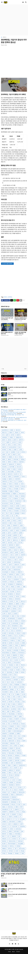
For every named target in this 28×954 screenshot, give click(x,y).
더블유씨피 (4, 464)
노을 (3, 452)
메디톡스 (11, 503)
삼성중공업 (23, 530)
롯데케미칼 (23, 496)
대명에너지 (4, 457)
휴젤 (20, 772)
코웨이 (10, 687)
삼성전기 (11, 530)
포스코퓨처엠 (13, 709)
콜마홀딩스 (12, 689)
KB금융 (23, 811)
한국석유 (23, 726)
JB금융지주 (16, 809)
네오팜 (14, 444)
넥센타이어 (4, 447)
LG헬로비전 (15, 824)
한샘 (15, 736)
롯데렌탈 (11, 491)
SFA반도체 (4, 838)
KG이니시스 (4, 816)
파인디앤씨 (10, 701)
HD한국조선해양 (5, 794)
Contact (18, 951)
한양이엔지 (20, 738)
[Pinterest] (17, 300)
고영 (3, 434)
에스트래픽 (12, 591)
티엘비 (9, 699)
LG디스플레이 (22, 819)
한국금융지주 (11, 726)
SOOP (16, 851)
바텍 (3, 513)
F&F (3, 789)
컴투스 (3, 672)
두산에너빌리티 (16, 476)
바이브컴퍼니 (16, 510)
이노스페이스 (21, 635)
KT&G (3, 819)
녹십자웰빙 (13, 452)
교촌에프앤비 (4, 437)
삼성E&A (20, 532)
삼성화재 (15, 532)
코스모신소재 (4, 684)
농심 (18, 452)
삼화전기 (9, 537)
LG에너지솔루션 (12, 821)
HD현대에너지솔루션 (6, 799)
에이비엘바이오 (10, 594)
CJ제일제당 (11, 782)
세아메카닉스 (4, 547)
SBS (19, 836)
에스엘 (9, 589)
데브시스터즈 (19, 466)
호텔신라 (15, 765)
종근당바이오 (15, 657)
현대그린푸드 (10, 755)
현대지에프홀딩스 (5, 762)
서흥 (15, 542)
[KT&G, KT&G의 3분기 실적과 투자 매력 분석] (7, 313)
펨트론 (3, 706)
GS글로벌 (21, 789)
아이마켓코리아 (16, 579)
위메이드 (8, 628)
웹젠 (21, 625)
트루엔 (14, 696)
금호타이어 (21, 439)
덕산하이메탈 (11, 466)
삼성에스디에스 (5, 530)
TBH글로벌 (10, 853)
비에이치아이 (4, 523)
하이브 (9, 723)
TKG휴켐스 (17, 853)
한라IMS (18, 733)
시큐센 (15, 559)
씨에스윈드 (13, 572)
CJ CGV (13, 780)
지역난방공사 (10, 665)
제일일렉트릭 (15, 655)
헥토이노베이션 (11, 753)
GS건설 (15, 789)
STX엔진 (4, 853)
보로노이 (7, 515)
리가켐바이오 (15, 498)
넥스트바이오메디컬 (12, 447)
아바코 (3, 576)
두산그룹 (3, 476)
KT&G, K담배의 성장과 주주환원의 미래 (7, 333)
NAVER (10, 831)
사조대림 (8, 525)
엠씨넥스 (3, 606)
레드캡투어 (4, 488)
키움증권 (22, 691)
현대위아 (11, 760)
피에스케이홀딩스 (11, 713)
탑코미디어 (4, 694)
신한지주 (10, 564)
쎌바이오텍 (4, 569)
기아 (3, 442)
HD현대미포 (13, 797)
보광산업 (23, 513)
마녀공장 (11, 501)
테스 (13, 694)
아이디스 (9, 579)
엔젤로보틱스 (10, 603)
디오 (15, 481)
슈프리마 (16, 554)
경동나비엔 (18, 430)
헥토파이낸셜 (19, 753)
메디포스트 (18, 503)
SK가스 (23, 838)
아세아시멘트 (9, 576)
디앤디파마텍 (17, 479)
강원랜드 (11, 430)
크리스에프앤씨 (5, 691)
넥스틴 (19, 447)
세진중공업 (4, 550)
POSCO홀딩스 (18, 833)
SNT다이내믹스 (22, 848)
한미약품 (10, 736)
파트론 (23, 701)
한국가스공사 (4, 726)
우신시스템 (10, 620)
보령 (3, 515)
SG (9, 838)
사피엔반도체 (15, 525)
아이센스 (23, 579)
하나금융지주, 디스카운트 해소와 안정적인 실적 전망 (17, 388)
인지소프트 (17, 643)
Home (9, 951)
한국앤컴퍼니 (10, 728)
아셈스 (15, 576)
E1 (24, 787)
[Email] (20, 300)
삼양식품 (9, 535)
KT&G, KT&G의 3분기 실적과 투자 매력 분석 (7, 318)
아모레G (17, 574)
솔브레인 (16, 552)
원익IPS (22, 623)
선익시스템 (20, 542)
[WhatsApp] (14, 300)
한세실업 (23, 736)
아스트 (20, 576)
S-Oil (8, 836)
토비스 (3, 696)
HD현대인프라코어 (15, 799)
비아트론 (14, 520)
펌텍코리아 (20, 704)
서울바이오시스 (15, 540)
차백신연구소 (23, 665)
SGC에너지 (14, 838)
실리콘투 (23, 564)
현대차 (12, 762)
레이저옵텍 (16, 488)
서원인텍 (3, 542)
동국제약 (14, 469)
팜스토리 (3, 704)
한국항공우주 (4, 733)
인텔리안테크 (4, 645)
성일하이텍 (4, 545)
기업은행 (7, 442)
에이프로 (17, 596)
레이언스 (10, 488)
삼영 (20, 535)
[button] (2, 2)
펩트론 (8, 706)
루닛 (10, 498)
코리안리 (22, 679)
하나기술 (23, 718)
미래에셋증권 (17, 508)
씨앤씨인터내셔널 (16, 569)
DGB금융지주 (4, 787)
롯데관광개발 (4, 491)
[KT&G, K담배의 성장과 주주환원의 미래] (7, 327)
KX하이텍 (8, 819)
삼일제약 (3, 537)
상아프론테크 (22, 537)
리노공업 (22, 498)
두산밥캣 (9, 476)
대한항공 (15, 461)
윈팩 (3, 630)
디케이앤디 (16, 483)
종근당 (9, 657)
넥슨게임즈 (4, 449)
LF (13, 819)
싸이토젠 (13, 567)
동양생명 (3, 474)
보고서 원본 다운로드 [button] (8, 263)
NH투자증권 (16, 831)
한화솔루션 (11, 748)
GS (10, 789)
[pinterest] (15, 944)
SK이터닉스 (12, 846)
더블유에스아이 (11, 464)
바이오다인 (23, 510)
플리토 (18, 711)
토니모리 (23, 694)
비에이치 (19, 520)
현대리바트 (4, 758)
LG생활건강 (4, 821)
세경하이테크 (10, 545)
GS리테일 (4, 792)
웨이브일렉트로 (15, 625)
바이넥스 (10, 510)
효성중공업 (4, 770)
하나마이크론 (4, 721)
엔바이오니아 (23, 601)
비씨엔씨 (8, 520)
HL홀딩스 (4, 806)
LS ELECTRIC (14, 826)
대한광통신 (23, 459)
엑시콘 (17, 601)
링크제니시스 (4, 501)
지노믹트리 (16, 660)
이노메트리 (10, 635)
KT (20, 816)
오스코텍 (3, 613)
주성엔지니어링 (5, 660)
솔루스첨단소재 (5, 552)
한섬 (19, 736)
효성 (20, 767)
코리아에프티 (15, 679)
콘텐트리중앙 (21, 687)
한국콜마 (9, 731)
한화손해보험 (4, 748)
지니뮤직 (22, 660)
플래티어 (13, 711)
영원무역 (8, 608)
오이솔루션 (15, 613)
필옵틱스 (20, 716)
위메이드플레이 (22, 628)
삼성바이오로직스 (16, 527)
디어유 (10, 481)
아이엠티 (3, 584)
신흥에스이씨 (16, 564)
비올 (15, 523)
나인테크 (19, 442)
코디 (3, 679)
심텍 (3, 567)
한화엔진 (13, 750)
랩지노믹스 (23, 486)
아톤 (3, 586)
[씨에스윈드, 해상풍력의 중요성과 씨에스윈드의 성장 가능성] (21, 313)
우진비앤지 (23, 620)
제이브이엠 (9, 650)
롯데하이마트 (4, 498)
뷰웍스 (17, 515)
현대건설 (3, 755)
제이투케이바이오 (21, 652)
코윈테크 (15, 687)
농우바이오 (23, 452)
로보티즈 (22, 488)
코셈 (7, 682)
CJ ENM (19, 780)
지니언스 (3, 662)
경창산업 (16, 432)
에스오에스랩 (19, 589)
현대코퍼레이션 (18, 762)
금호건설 (9, 439)
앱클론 (24, 586)
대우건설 (20, 457)
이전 (25, 368)
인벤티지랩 (4, 643)
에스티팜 (3, 594)
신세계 (3, 562)
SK (19, 838)
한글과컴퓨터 (11, 733)
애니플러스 (19, 586)
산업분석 (21, 525)
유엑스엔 (18, 633)
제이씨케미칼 (15, 650)
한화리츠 (15, 745)
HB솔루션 (14, 792)
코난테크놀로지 (21, 677)
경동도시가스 (4, 432)
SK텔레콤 (4, 848)
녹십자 (7, 452)
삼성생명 (23, 527)
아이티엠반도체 (10, 584)
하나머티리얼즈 (12, 721)
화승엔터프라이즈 (22, 765)
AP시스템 (10, 775)
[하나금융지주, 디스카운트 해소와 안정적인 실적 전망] (4, 389)
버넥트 (11, 513)
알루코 (7, 586)
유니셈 (12, 630)
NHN (22, 831)
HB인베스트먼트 (22, 792)
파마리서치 (4, 701)
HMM (16, 806)
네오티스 (9, 444)
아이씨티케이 (4, 581)
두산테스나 (23, 476)
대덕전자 (14, 454)
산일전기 (3, 527)
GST (9, 792)
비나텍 (24, 518)
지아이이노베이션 (16, 662)
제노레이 (11, 647)
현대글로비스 (17, 755)
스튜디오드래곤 (12, 557)
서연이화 (8, 540)
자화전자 (16, 645)
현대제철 (23, 760)
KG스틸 (20, 814)
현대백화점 (10, 297)
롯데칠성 (16, 496)
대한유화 (3, 461)
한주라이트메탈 (5, 743)
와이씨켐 (23, 616)
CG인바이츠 (12, 777)
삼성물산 (9, 527)
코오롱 (10, 684)
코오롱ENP (4, 687)
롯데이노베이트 (22, 493)
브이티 (14, 518)
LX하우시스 (4, 831)
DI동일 (11, 787)
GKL (7, 789)
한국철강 (22, 728)
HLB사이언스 (10, 806)
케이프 (15, 674)
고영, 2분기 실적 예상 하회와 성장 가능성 (16, 883)
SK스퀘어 (4, 843)
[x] (9, 944)
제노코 (16, 647)
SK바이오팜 (20, 841)
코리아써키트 (8, 679)
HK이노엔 (13, 804)
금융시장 (3, 439)
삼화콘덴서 (15, 537)
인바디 (23, 640)
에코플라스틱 (4, 601)
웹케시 (3, 628)
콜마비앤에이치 (5, 689)
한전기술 (18, 740)
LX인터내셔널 (18, 829)
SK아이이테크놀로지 (12, 843)
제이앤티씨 (23, 650)
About (13, 951)
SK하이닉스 (10, 848)
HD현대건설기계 (19, 794)
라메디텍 (11, 486)
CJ (17, 777)
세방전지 (17, 545)
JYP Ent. (18, 811)
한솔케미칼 (10, 738)
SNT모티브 (4, 851)
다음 (3, 368)
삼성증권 (3, 532)
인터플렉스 (23, 643)
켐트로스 (14, 677)
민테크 (23, 508)
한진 (18, 743)
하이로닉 (3, 723)
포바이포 (13, 706)
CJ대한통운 (4, 782)
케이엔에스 (23, 672)
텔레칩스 (18, 694)
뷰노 (12, 515)
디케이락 (10, 483)
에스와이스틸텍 (5, 591)
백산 (7, 513)
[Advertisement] (14, 20)
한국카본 (3, 731)
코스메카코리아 (19, 682)
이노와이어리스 (5, 638)
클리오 (17, 691)
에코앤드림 (10, 598)
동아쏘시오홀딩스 (11, 471)
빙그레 (3, 525)
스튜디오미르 (19, 557)
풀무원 (19, 709)
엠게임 (22, 603)
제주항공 (21, 655)
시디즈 (3, 559)
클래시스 (11, 691)
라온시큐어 (17, 486)
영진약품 (14, 608)
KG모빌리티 (14, 814)
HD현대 (12, 794)
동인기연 (15, 474)
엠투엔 (3, 608)
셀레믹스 (10, 550)
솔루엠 (11, 552)
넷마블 (9, 449)
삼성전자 (17, 530)
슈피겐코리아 (23, 554)
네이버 (19, 444)
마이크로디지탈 (18, 501)
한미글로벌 (4, 736)
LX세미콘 (11, 829)
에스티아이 (19, 591)
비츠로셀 (19, 523)
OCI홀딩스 (11, 833)
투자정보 (8, 696)
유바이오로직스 (11, 633)
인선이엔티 (10, 643)
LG (16, 819)
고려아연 (22, 432)
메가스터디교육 (5, 503)
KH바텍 (10, 816)
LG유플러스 (19, 821)
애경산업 (12, 586)
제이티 (3, 655)
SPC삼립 (22, 851)
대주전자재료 (15, 459)
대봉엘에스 (10, 457)
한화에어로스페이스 (5, 750)
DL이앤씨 (20, 787)
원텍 (9, 625)
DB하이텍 (18, 784)
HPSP (21, 806)
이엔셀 (18, 640)
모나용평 (17, 505)
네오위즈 (3, 444)
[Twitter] (11, 300)
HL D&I (18, 804)
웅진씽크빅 (4, 623)
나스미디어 (14, 442)
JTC (22, 809)
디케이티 (22, 483)
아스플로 (3, 579)
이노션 (15, 635)
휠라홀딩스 (4, 772)
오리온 (19, 611)
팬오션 (9, 704)
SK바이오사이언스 (12, 841)
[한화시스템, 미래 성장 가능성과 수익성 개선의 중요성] (4, 394)
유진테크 (23, 633)
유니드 (7, 630)
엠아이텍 (9, 606)
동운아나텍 (10, 474)
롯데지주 (11, 496)
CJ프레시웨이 (18, 782)
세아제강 (19, 547)
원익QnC (4, 625)
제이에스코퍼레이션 (5, 652)
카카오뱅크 (11, 669)
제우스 (3, 650)
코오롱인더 (23, 684)
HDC (19, 802)
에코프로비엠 (17, 598)
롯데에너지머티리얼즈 (6, 493)
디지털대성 (4, 483)
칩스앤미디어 (8, 667)
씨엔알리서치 (19, 572)
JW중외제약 (11, 811)
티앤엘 (24, 696)
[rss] (18, 944)
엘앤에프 (17, 603)
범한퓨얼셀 (17, 513)
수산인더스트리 (5, 554)
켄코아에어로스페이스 (6, 677)
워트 (9, 623)
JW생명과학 (4, 811)
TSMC (22, 853)
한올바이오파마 (11, 740)
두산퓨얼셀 (4, 479)
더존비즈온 (19, 464)
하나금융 (10, 718)
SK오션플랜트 (20, 843)
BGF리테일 (17, 775)
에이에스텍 (18, 594)
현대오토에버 (4, 760)
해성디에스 (4, 753)
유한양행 (3, 635)
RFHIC (3, 836)
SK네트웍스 (4, 841)
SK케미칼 (18, 846)
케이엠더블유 (4, 674)
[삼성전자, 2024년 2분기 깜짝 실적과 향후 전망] (4, 890)
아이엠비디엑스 (19, 581)
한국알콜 (3, 728)
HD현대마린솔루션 (5, 797)
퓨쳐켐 (3, 711)
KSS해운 (16, 816)
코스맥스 (12, 682)
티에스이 (3, 699)
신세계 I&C (9, 562)
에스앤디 (3, 589)
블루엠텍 (19, 518)
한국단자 (18, 726)
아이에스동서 (11, 581)
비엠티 (10, 523)
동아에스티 (19, 471)
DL (15, 787)
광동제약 (18, 434)
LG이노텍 (4, 824)
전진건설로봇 (4, 647)
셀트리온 (21, 550)
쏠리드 (9, 569)
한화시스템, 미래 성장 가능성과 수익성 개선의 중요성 (17, 393)
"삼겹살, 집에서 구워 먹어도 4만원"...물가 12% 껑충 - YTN (12, 414)
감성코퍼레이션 (5, 430)
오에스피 (9, 613)
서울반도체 (23, 540)
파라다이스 (20, 699)
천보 (3, 667)
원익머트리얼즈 (15, 623)
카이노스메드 (15, 667)
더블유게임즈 (21, 461)
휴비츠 (15, 772)
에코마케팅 (4, 598)
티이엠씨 (14, 699)
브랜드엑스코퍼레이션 (6, 518)
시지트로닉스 (9, 559)
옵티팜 (13, 616)
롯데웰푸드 (15, 493)
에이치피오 (11, 596)
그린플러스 (11, 437)
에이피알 (23, 596)
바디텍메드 (4, 510)
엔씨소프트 (4, 603)
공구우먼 (12, 434)
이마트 (19, 638)
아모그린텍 (4, 574)
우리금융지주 (19, 618)
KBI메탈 (3, 814)
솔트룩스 (22, 552)
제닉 (20, 647)
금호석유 (15, 439)
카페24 (23, 669)
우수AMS (4, 620)
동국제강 (8, 469)
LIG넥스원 (4, 826)
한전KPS (24, 740)
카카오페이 (18, 669)
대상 (16, 457)
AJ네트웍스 (4, 775)
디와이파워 (20, 481)
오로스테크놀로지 (5, 611)
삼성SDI (3, 535)
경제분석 (11, 432)
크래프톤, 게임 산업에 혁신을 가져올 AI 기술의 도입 (20, 333)
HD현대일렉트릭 (5, 802)
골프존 (7, 434)
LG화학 (21, 824)
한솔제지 (3, 738)
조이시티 (3, 657)
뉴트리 (9, 454)
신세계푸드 (4, 564)
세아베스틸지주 (12, 547)
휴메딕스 (10, 772)
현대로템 (23, 755)
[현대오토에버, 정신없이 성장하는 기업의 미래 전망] (4, 400)
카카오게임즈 (4, 669)
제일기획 (8, 655)
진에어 (17, 665)
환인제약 (15, 767)
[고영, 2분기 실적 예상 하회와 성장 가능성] (4, 885)
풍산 (24, 709)
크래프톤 (22, 689)
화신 (11, 767)
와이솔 (18, 616)
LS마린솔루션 (22, 826)
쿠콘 (17, 689)
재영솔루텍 (23, 645)
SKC (16, 848)
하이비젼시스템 (15, 723)
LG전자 (9, 824)
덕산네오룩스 (4, 466)
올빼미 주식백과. (11, 949)
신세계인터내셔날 (16, 562)
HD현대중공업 (13, 802)
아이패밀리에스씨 (19, 584)
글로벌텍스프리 (18, 437)
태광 (9, 694)
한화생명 (21, 745)
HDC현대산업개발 (5, 804)
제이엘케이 (14, 652)
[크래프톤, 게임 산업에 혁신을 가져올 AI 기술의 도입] (21, 327)
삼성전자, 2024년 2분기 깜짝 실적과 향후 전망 (17, 889)
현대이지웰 (17, 760)
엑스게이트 (11, 601)
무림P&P (4, 508)
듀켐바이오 (10, 479)
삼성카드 (9, 532)
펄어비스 (14, 704)
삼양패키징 (15, 535)
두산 (20, 474)
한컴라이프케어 (5, 745)
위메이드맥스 (15, 628)
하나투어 (19, 721)
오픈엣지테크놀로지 (5, 616)
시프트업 (20, 559)
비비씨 (3, 520)
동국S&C (20, 469)
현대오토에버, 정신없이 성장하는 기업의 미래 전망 (17, 399)
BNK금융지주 (4, 777)
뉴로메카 (3, 454)
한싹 (15, 738)
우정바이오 (17, 620)
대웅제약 (3, 459)
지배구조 (9, 662)
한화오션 (19, 750)
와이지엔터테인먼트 (11, 618)
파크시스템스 (17, 701)
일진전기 (11, 645)
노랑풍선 (15, 449)
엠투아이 (20, 606)
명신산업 (11, 505)
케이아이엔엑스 (10, 672)
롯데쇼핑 (16, 491)
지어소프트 (4, 665)
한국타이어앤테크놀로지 (17, 731)
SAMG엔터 (14, 836)
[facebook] (12, 944)
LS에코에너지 (4, 829)
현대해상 (3, 765)
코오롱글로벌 (16, 684)
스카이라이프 (4, 557)
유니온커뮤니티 (18, 630)
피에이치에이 (19, 713)
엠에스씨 (15, 606)
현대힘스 (9, 765)
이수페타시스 (12, 640)
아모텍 (22, 574)
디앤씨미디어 (4, 481)
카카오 (22, 667)
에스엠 (14, 589)
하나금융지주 (16, 718)
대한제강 (9, 461)
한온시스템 (4, 740)
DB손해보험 (11, 784)
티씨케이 (19, 696)
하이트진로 (23, 723)
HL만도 (24, 804)
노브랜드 (20, 449)
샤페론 (3, 540)
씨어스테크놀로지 (5, 572)
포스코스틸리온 (20, 706)
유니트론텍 (4, 633)
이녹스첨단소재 (13, 638)
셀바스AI (15, 550)
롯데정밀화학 (4, 496)
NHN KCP (4, 833)
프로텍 (8, 711)
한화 (11, 745)
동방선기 (3, 471)
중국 (11, 660)
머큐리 (24, 501)
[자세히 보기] (23, 300)
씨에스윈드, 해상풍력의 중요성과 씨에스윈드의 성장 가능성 (21, 318)
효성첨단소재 (10, 770)
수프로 (11, 554)
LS (8, 826)
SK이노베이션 (4, 846)
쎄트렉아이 (19, 567)
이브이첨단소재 (5, 640)
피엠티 (15, 716)
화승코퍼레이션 (5, 767)
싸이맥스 (7, 567)
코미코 (3, 682)
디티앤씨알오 (4, 486)
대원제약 (9, 459)
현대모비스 (10, 758)
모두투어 (23, 505)
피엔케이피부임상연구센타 (7, 716)
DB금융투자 (4, 784)
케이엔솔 (16, 672)
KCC (8, 814)
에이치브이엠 (4, 596)
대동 (19, 454)
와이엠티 (3, 618)
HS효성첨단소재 (5, 809)
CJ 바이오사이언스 (5, 780)
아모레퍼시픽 (10, 574)
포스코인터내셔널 (5, 709)
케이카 (10, 674)
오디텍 (19, 608)
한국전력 (16, 728)
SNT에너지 (11, 851)
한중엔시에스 (12, 743)
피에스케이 (4, 713)
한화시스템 (18, 748)
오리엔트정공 (13, 611)
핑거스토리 (4, 718)
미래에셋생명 (10, 508)
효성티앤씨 (18, 770)
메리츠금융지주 (5, 505)
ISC (11, 809)
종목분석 (4, 37)
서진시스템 (10, 542)
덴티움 (3, 469)
